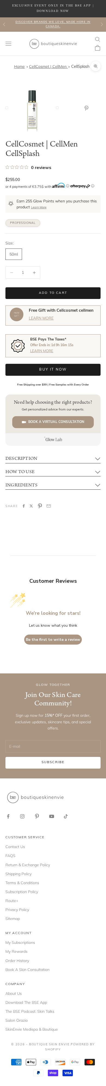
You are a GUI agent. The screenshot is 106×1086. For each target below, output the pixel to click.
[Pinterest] (87, 108)
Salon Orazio (16, 1020)
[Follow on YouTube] (51, 816)
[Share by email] (48, 506)
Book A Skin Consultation (27, 969)
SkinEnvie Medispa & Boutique (31, 1029)
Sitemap (12, 918)
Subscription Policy (21, 891)
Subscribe (53, 762)
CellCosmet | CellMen (48, 66)
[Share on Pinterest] (40, 506)
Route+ (11, 900)
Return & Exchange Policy (27, 864)
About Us (13, 993)
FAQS (10, 855)
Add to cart (53, 293)
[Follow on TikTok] (65, 816)
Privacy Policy (17, 909)
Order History (17, 960)
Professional (23, 223)
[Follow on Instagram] (22, 816)
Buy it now (53, 369)
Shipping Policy (18, 873)
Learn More (38, 207)
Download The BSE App (26, 1002)
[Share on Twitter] (31, 506)
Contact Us (15, 846)
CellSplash (80, 67)
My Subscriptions (20, 942)
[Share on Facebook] (23, 506)
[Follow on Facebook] (8, 816)
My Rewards (16, 951)
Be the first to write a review (53, 639)
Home (19, 66)
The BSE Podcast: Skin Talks (29, 1011)
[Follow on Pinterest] (37, 816)
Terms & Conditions (22, 882)
